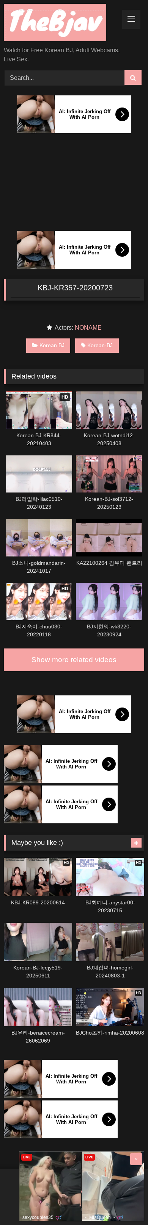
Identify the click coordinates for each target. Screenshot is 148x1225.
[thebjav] (61, 24)
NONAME (88, 327)
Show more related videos (74, 660)
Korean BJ (52, 345)
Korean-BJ (100, 345)
